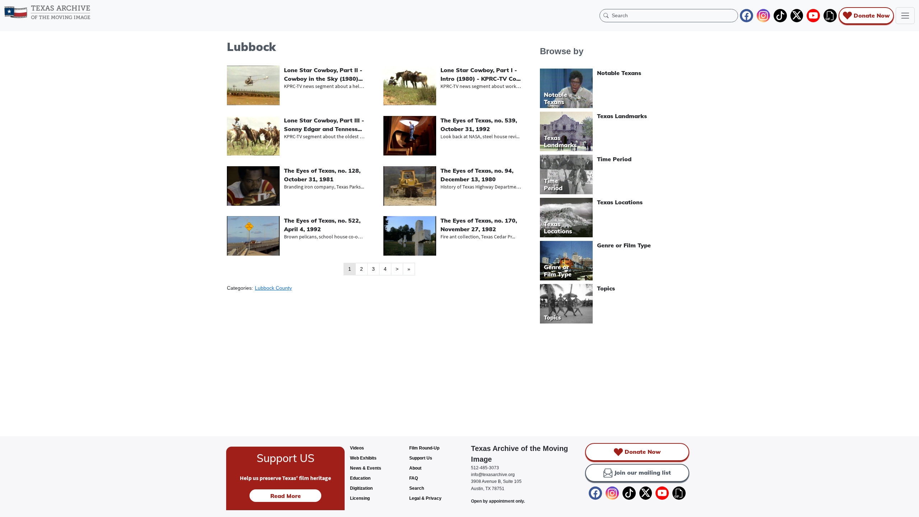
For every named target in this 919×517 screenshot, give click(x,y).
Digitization (361, 488)
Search (416, 488)
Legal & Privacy (425, 498)
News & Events (365, 468)
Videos (357, 448)
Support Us (420, 458)
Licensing (360, 498)
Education (360, 478)
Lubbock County (273, 288)
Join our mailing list (642, 472)
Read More (285, 495)
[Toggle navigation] (905, 15)
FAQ (413, 478)
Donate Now (872, 15)
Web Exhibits (363, 458)
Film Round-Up (424, 448)
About (415, 468)
